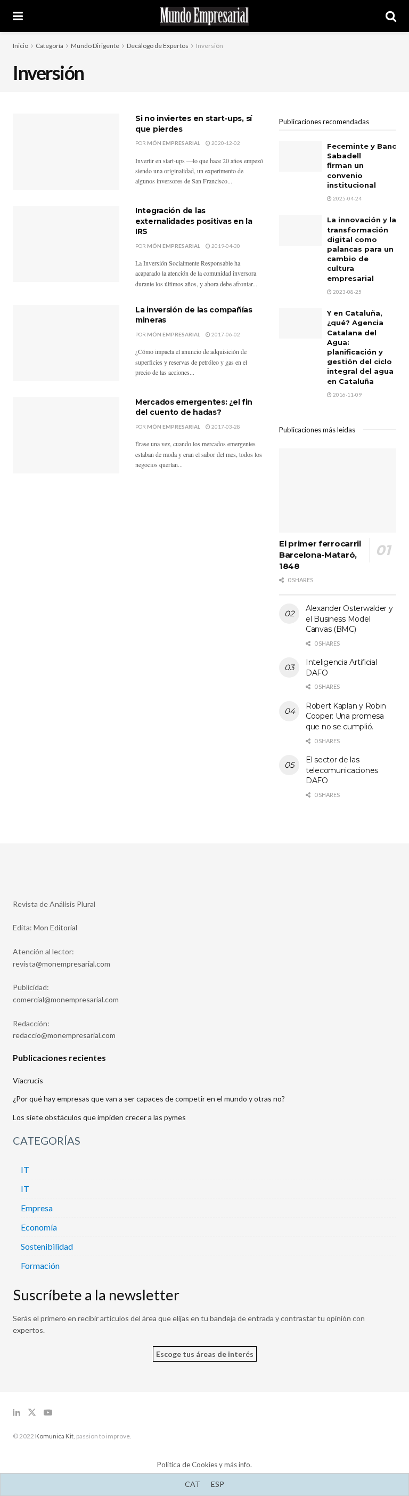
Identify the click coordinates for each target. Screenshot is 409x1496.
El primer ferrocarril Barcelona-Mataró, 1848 (320, 554)
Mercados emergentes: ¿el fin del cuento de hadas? (193, 407)
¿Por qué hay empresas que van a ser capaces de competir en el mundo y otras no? (149, 1098)
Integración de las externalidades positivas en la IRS (193, 221)
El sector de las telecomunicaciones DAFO (342, 770)
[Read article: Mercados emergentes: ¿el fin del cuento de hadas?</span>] (66, 435)
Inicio (20, 46)
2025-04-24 (347, 198)
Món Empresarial (173, 143)
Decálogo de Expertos (158, 46)
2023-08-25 (347, 291)
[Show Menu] (18, 16)
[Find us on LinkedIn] (16, 1412)
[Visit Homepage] (204, 16)
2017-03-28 (225, 426)
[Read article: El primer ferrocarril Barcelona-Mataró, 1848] (337, 490)
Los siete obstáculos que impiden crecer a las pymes (99, 1117)
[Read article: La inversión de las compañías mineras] (66, 343)
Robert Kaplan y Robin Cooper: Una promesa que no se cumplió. (346, 716)
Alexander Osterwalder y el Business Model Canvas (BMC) (349, 619)
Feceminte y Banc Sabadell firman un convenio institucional (361, 165)
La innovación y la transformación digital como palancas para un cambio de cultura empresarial (361, 248)
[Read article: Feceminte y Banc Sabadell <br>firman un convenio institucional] (300, 156)
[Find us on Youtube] (48, 1412)
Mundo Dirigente (95, 46)
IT (25, 1169)
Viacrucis (28, 1080)
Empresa (37, 1208)
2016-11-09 (347, 394)
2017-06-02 (225, 334)
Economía (39, 1227)
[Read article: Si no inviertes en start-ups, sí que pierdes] (66, 152)
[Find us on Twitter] (32, 1412)
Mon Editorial (55, 927)
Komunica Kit (54, 1436)
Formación (40, 1265)
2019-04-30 (225, 246)
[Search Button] (391, 16)
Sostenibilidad (47, 1246)
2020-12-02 (225, 143)
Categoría (49, 46)
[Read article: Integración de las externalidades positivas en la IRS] (66, 244)
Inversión (209, 46)
